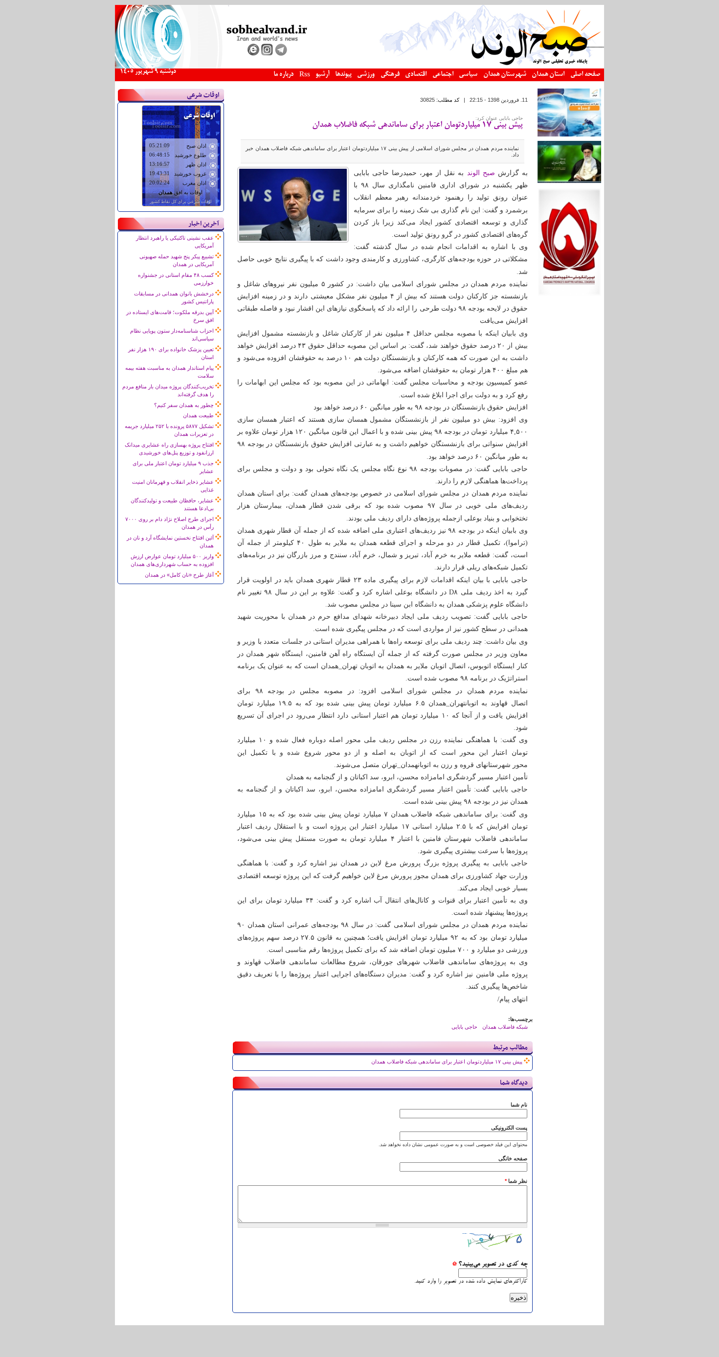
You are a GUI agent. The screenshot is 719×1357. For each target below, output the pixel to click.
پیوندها (343, 74)
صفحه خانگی (512, 1158)
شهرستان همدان (504, 74)
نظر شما (516, 1181)
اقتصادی (416, 74)
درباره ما (283, 74)
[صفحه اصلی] (359, 66)
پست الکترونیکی (509, 1128)
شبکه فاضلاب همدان (505, 1027)
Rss (304, 75)
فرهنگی (390, 74)
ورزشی (366, 74)
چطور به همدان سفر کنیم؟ (184, 405)
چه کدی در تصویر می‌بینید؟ (489, 1264)
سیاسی (468, 74)
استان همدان (548, 74)
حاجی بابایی (464, 1027)
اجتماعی (442, 74)
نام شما (519, 1105)
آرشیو (322, 74)
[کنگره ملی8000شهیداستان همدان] (569, 294)
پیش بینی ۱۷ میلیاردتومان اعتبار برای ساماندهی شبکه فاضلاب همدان (417, 125)
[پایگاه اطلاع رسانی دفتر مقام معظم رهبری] (569, 181)
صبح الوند (481, 173)
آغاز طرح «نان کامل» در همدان (179, 575)
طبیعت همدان (198, 415)
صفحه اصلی (585, 74)
